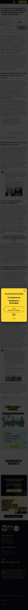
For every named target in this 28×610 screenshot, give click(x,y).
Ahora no (14, 318)
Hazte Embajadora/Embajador (14, 309)
